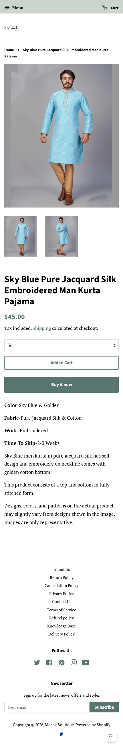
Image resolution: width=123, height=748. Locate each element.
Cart (114, 8)
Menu (17, 7)
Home (9, 50)
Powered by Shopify (93, 724)
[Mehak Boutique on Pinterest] (61, 663)
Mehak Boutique (59, 724)
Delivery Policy (61, 634)
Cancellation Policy (62, 585)
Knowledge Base (61, 626)
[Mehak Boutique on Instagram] (73, 663)
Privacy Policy (61, 593)
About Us (61, 569)
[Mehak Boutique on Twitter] (37, 663)
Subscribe (104, 707)
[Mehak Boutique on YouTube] (85, 663)
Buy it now (61, 384)
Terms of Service (61, 610)
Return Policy (62, 577)
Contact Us (61, 601)
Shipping (42, 328)
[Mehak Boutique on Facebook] (49, 663)
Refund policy (61, 618)
